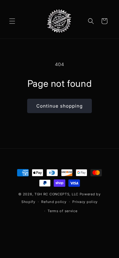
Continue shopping (59, 106)
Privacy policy (85, 202)
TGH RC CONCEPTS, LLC (56, 194)
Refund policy (53, 202)
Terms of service (62, 211)
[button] (12, 21)
